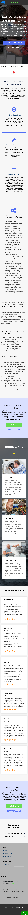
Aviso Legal (8, 865)
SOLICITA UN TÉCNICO (15, 42)
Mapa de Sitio (8, 853)
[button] (14, 834)
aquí (13, 883)
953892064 (14, 3)
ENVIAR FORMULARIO (14, 430)
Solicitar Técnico (9, 856)
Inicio (6, 850)
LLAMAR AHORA (15, 47)
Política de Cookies (10, 871)
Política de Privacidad (10, 868)
